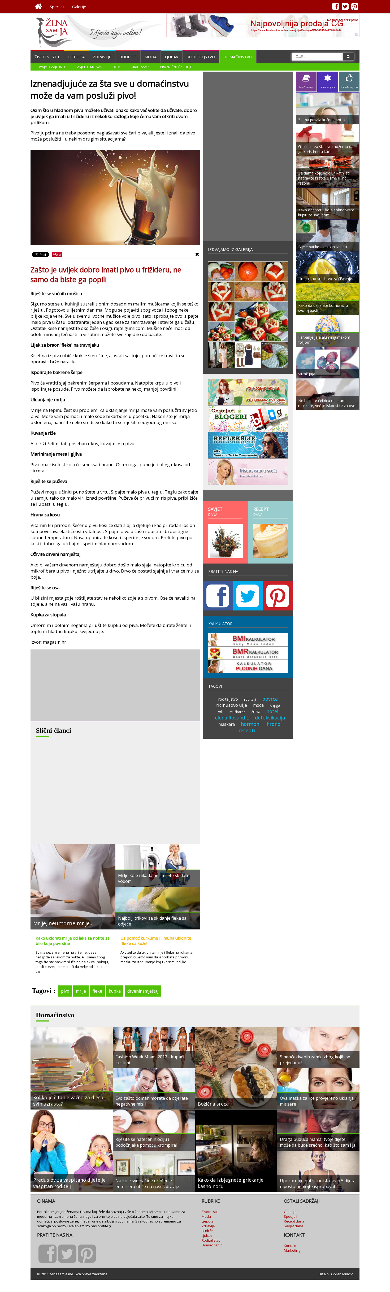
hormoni (251, 724)
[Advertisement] (70, 685)
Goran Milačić (342, 1274)
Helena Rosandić (230, 717)
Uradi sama (140, 67)
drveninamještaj (142, 991)
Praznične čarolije (176, 67)
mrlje (81, 991)
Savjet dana (293, 1226)
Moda (151, 56)
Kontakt (290, 1245)
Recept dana (294, 1221)
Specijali (57, 6)
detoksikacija (270, 717)
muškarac (237, 711)
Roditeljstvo (201, 56)
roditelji (250, 699)
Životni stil (47, 56)
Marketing (292, 1250)
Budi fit (127, 56)
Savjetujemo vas (89, 67)
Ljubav (171, 56)
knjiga (275, 705)
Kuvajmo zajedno (50, 67)
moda (258, 705)
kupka (115, 991)
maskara (226, 724)
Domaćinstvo (237, 56)
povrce (270, 699)
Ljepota (76, 56)
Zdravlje (102, 56)
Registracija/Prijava (342, 20)
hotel (272, 711)
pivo (65, 991)
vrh (220, 711)
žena (255, 711)
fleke (97, 991)
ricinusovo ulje (231, 705)
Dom (116, 67)
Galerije (79, 6)
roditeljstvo (228, 699)
